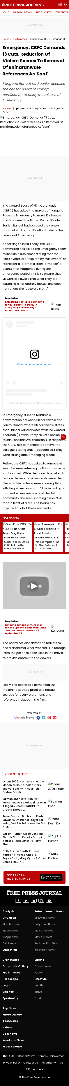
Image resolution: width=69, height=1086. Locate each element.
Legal (6, 985)
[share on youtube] (49, 901)
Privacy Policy (12, 1062)
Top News (9, 1008)
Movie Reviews (44, 930)
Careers (43, 1056)
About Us (8, 1056)
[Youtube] (54, 717)
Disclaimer (57, 1056)
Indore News (10, 930)
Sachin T (8, 108)
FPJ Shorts (44, 12)
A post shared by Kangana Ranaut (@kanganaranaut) (37, 402)
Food (38, 998)
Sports (39, 960)
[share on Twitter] (26, 901)
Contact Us (30, 1062)
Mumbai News (22, 12)
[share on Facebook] (18, 901)
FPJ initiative (12, 972)
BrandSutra (11, 960)
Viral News (10, 1034)
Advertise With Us (52, 1062)
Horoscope (10, 979)
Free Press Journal (23, 4)
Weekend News (13, 1040)
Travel (39, 992)
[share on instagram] (41, 901)
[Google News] (24, 717)
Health (39, 985)
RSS (28, 1069)
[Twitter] (43, 717)
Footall (39, 972)
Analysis (8, 911)
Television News (45, 950)
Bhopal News (11, 937)
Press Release (12, 1046)
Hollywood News (45, 924)
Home (5, 12)
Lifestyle (41, 979)
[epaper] (60, 4)
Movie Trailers (43, 937)
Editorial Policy (26, 1056)
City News (9, 918)
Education (10, 950)
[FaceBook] (38, 717)
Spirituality (10, 998)
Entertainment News (49, 911)
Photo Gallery (12, 1014)
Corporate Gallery (16, 966)
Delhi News (9, 943)
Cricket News (43, 966)
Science (8, 992)
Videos (7, 1027)
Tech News (10, 1021)
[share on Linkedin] (34, 901)
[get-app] (65, 4)
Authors (38, 1069)
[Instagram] (49, 717)
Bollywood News (45, 918)
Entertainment (20, 39)
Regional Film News (47, 943)
